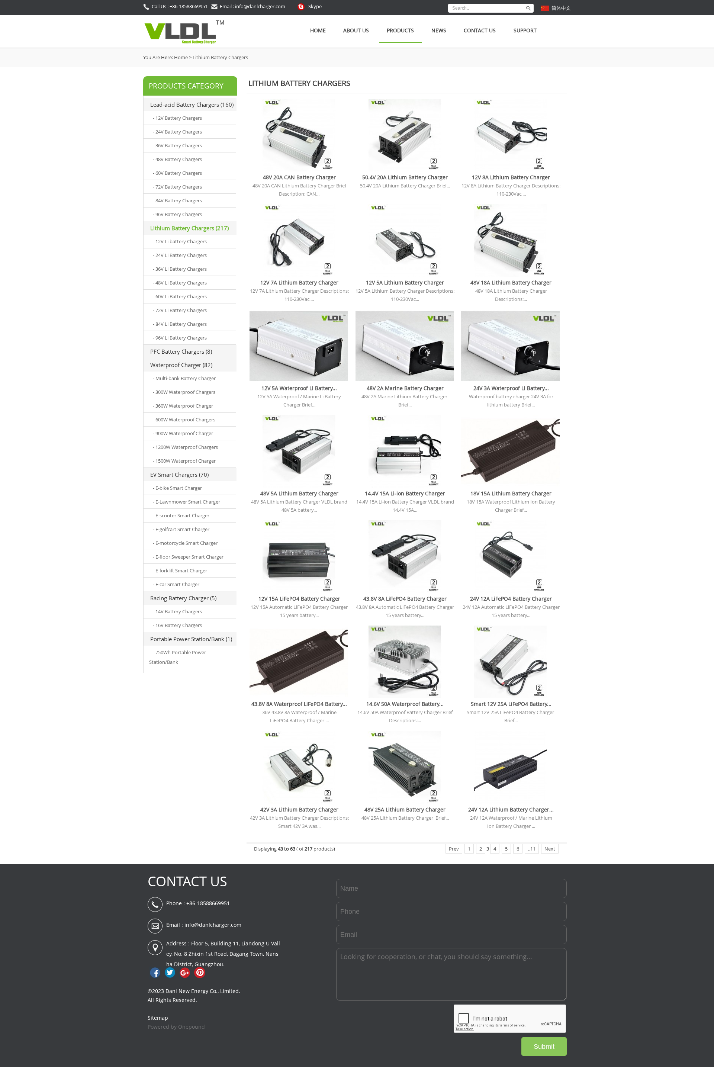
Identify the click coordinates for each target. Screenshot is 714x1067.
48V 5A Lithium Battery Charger (299, 493)
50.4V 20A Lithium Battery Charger (405, 177)
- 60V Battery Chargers (177, 173)
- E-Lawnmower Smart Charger (186, 501)
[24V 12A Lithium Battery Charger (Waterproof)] (510, 801)
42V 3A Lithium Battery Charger (299, 809)
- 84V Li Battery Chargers (180, 324)
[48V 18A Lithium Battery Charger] (510, 274)
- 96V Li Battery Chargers (180, 337)
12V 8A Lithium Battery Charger (511, 177)
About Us (356, 30)
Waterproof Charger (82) (181, 365)
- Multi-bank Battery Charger (184, 378)
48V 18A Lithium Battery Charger (510, 282)
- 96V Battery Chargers (177, 214)
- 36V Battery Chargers (177, 145)
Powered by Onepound (176, 1026)
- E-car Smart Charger (176, 584)
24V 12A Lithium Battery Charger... (511, 809)
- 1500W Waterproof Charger (184, 460)
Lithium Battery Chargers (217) (189, 228)
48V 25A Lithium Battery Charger (405, 809)
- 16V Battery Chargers (177, 625)
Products (400, 30)
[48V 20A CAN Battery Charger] (299, 169)
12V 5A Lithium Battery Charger (405, 282)
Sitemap (158, 1017)
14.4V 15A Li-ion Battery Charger (405, 493)
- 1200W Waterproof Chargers (185, 447)
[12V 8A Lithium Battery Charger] (510, 169)
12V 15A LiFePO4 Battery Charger (299, 598)
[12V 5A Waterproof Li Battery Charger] (299, 380)
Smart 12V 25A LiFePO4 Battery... (511, 703)
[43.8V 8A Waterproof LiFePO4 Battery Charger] (299, 696)
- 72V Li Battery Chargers (180, 310)
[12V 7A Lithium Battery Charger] (299, 274)
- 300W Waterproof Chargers (184, 392)
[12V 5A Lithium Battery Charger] (405, 274)
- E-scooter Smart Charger (181, 515)
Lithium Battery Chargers (220, 57)
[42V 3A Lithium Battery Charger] (299, 801)
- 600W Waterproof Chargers (184, 419)
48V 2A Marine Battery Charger (405, 388)
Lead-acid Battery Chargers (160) (192, 104)
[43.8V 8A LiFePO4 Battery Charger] (405, 591)
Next (549, 848)
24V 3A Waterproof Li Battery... (511, 388)
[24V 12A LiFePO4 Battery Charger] (510, 591)
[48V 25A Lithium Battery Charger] (405, 801)
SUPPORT (525, 30)
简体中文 (561, 7)
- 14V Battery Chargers (177, 611)
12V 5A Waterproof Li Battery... (299, 388)
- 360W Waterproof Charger (183, 405)
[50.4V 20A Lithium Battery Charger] (405, 169)
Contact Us (480, 30)
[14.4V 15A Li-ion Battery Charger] (405, 485)
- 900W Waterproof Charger (183, 433)
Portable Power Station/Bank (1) (191, 639)
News (438, 30)
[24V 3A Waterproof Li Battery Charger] (510, 380)
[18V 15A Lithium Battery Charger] (510, 485)
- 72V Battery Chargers (177, 186)
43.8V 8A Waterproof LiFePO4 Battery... (299, 703)
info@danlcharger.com (212, 924)
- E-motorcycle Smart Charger (185, 543)
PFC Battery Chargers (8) (181, 351)
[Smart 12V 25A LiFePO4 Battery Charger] (510, 696)
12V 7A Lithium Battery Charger (299, 282)
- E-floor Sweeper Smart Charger (188, 556)
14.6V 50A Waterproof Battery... (405, 703)
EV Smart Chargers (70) (179, 474)
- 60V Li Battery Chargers (180, 296)
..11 (532, 848)
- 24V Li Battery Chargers (180, 255)
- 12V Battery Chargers (177, 118)
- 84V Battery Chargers (177, 200)
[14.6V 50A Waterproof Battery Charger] (405, 696)
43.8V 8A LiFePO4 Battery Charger (405, 598)
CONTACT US (187, 881)
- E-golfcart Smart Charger (181, 529)
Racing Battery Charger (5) (183, 598)
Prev (454, 848)
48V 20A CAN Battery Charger (299, 177)
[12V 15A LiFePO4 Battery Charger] (299, 591)
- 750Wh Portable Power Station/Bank (177, 657)
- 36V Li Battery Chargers (180, 269)
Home (318, 30)
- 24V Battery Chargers (177, 131)
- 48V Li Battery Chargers (180, 282)
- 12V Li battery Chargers (180, 241)
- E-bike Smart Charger (177, 488)
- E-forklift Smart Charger (180, 570)
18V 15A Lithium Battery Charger (510, 493)
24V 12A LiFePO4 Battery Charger (511, 598)
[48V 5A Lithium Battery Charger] (299, 485)
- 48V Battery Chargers (177, 159)
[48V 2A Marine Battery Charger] (405, 380)
